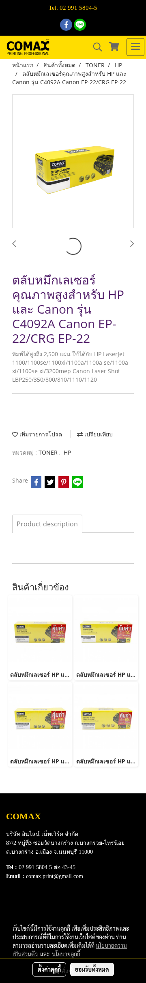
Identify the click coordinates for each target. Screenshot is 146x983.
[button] (95, 47)
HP (67, 452)
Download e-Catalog (33, 903)
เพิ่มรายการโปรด (40, 434)
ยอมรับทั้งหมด (92, 969)
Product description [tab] (47, 523)
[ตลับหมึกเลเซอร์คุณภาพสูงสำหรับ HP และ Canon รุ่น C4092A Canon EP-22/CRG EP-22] (73, 162)
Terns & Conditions (31, 913)
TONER (49, 452)
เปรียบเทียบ (98, 434)
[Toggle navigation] (135, 47)
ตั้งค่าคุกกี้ (49, 969)
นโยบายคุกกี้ (66, 953)
